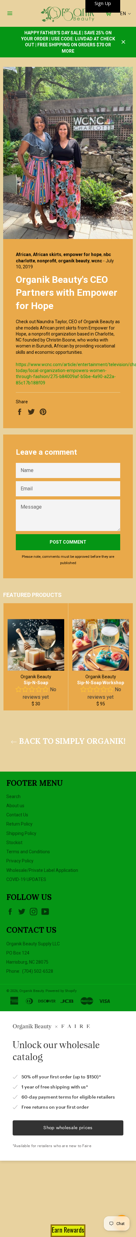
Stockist (14, 842)
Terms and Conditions (28, 851)
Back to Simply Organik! (71, 741)
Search (13, 796)
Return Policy (19, 823)
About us (15, 805)
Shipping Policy (21, 833)
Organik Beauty (31, 991)
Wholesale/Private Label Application (42, 870)
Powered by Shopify (61, 991)
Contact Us (17, 814)
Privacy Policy (20, 860)
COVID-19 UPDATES (26, 879)
